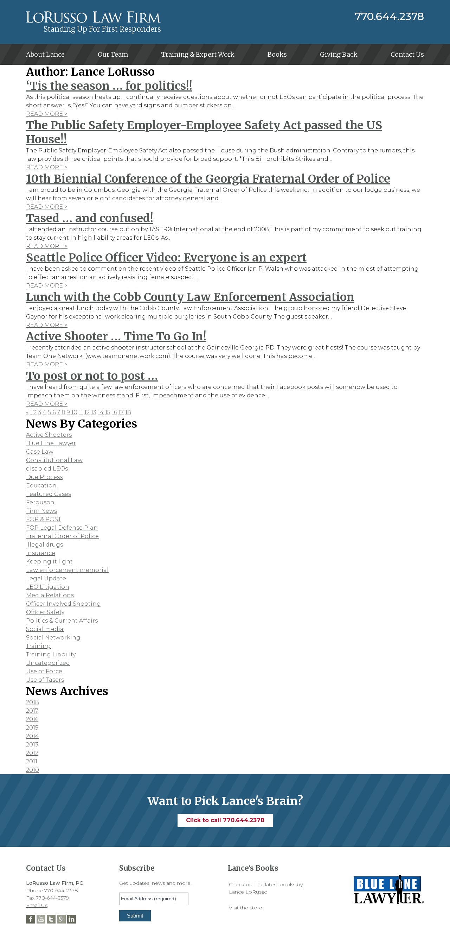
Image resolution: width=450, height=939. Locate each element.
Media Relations (50, 595)
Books (277, 54)
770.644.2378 (389, 16)
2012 (32, 753)
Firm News (41, 511)
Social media (45, 629)
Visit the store (245, 908)
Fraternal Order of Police (62, 536)
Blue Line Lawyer (51, 443)
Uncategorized (48, 663)
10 (74, 412)
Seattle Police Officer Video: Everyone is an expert (166, 258)
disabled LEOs (47, 468)
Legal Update (46, 578)
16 (114, 412)
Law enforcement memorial (67, 570)
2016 (32, 719)
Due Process (44, 477)
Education (41, 485)
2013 (32, 744)
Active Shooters (49, 434)
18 (128, 412)
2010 (32, 770)
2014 (32, 736)
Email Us (36, 905)
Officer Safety (45, 612)
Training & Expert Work (197, 54)
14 (101, 412)
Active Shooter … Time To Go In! (116, 336)
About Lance (45, 54)
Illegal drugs (44, 544)
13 (93, 412)
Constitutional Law (54, 460)
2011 (31, 761)
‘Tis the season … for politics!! (109, 86)
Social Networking (53, 637)
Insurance (40, 553)
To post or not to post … (92, 376)
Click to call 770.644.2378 (225, 820)
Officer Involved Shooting (63, 603)
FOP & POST (43, 519)
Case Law (39, 451)
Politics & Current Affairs (62, 620)
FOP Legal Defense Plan (62, 527)
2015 (32, 727)
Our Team (113, 54)
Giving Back (339, 54)
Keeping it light (49, 561)
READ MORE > (47, 114)
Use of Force (44, 671)
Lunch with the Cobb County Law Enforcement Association (190, 297)
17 (121, 412)
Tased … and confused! (89, 218)
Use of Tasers (45, 679)
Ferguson (40, 502)
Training (38, 646)
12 (87, 412)
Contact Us (407, 54)
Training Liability (51, 654)
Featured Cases (48, 494)
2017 (32, 710)
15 (107, 412)
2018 (32, 702)
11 (81, 412)
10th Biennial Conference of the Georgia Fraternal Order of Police (208, 179)
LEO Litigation (47, 587)
